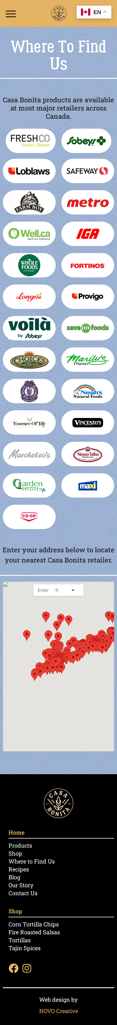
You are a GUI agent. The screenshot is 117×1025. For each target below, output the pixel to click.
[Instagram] (27, 968)
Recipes (19, 869)
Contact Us (23, 893)
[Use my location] (56, 590)
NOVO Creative (58, 1011)
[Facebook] (13, 968)
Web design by (58, 999)
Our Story (21, 885)
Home (16, 832)
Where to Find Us (32, 861)
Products (20, 845)
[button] (56, 662)
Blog (14, 877)
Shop (15, 853)
